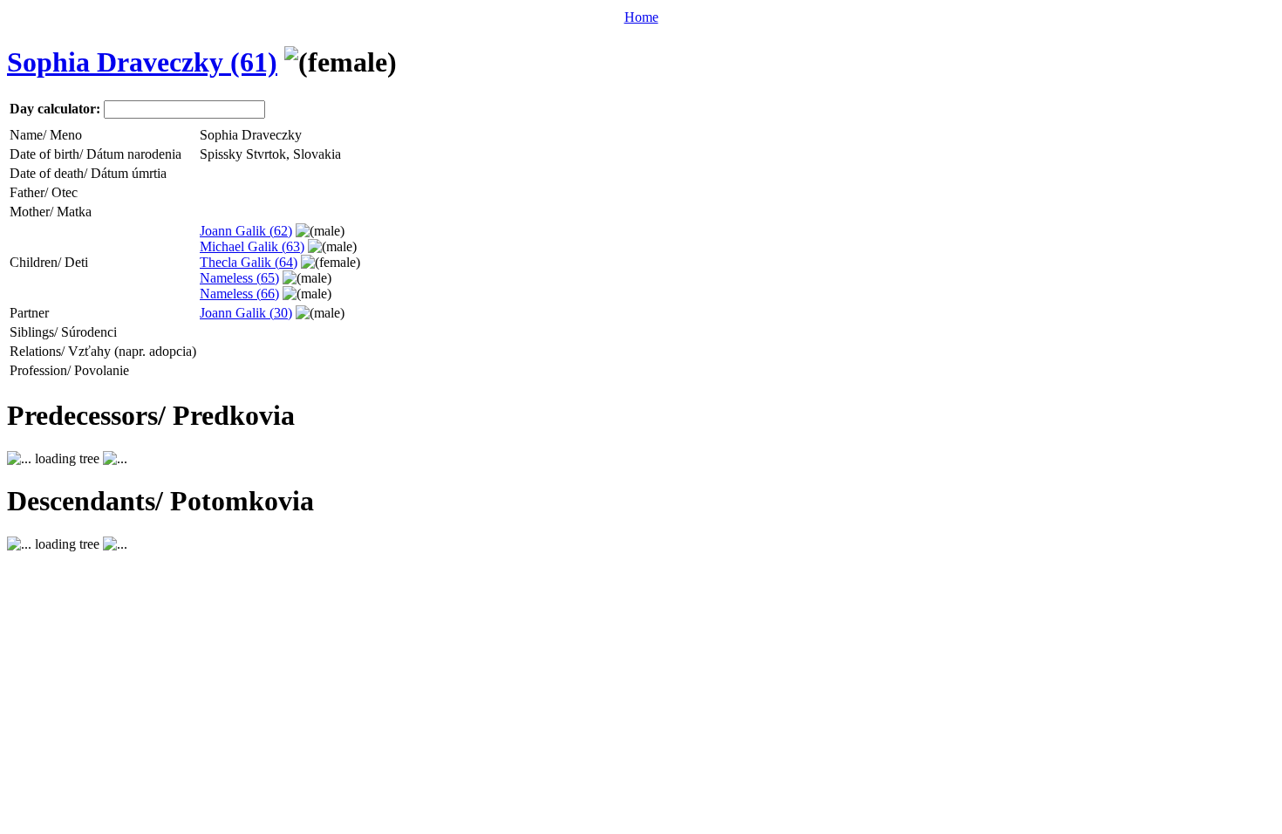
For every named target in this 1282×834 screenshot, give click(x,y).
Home (641, 17)
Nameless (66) (239, 293)
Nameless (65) (239, 277)
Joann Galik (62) (246, 230)
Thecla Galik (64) (248, 262)
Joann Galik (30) (246, 312)
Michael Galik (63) (252, 246)
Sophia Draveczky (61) (142, 62)
